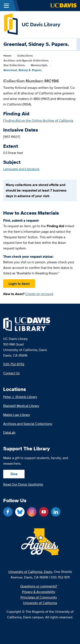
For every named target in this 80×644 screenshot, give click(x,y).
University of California (40, 603)
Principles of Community (38, 597)
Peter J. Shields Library (20, 396)
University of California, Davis (30, 571)
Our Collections (14, 65)
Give (13, 473)
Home (7, 55)
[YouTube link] (43, 512)
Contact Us (11, 373)
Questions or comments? (38, 586)
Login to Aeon (19, 283)
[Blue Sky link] (20, 512)
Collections (25, 55)
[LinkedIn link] (55, 512)
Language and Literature (21, 169)
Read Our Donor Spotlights (23, 484)
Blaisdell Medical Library (21, 405)
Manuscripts (39, 65)
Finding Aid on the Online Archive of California (38, 120)
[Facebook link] (8, 512)
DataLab (9, 432)
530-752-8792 (13, 364)
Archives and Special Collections (26, 60)
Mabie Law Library (16, 414)
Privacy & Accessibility (38, 592)
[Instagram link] (31, 512)
